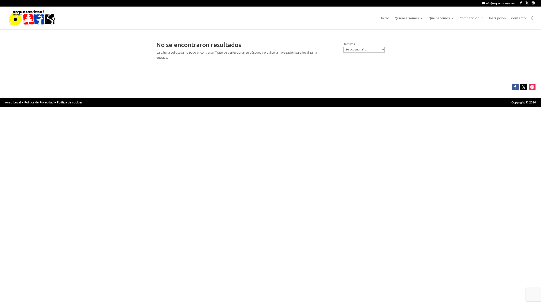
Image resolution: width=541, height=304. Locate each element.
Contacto (518, 18)
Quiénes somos (407, 18)
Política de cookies (70, 102)
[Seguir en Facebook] (515, 87)
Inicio (385, 18)
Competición (469, 18)
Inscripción (497, 18)
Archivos (349, 44)
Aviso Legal (13, 102)
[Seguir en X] (523, 87)
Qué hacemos (439, 18)
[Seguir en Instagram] (532, 87)
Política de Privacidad (38, 102)
